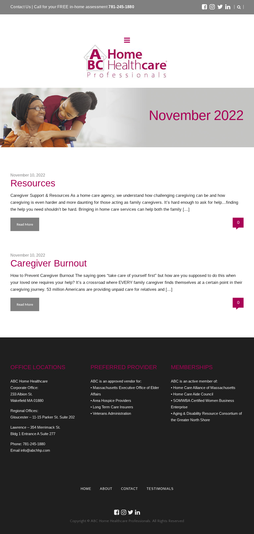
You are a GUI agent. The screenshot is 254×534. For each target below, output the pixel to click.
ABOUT (106, 489)
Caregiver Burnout (48, 263)
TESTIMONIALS (160, 489)
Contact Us (21, 7)
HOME (86, 489)
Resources (32, 183)
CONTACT (129, 489)
